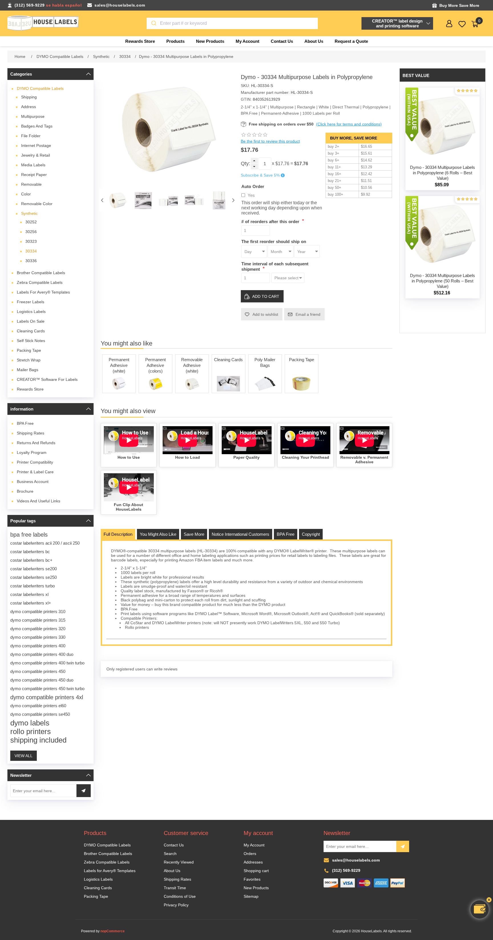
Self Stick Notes (31, 340)
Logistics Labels (31, 311)
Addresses (253, 862)
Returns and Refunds (36, 442)
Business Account (33, 481)
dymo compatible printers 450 (37, 671)
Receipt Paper (34, 174)
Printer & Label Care (35, 472)
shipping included (38, 740)
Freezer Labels (30, 302)
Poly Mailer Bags (264, 362)
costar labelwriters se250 (33, 577)
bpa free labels (29, 534)
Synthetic (29, 213)
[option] (117, 200)
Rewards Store (30, 389)
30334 (31, 251)
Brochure (25, 491)
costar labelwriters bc (30, 551)
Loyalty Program (32, 452)
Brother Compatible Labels (41, 272)
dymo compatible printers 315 (37, 620)
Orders (250, 853)
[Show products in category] (119, 383)
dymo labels (29, 723)
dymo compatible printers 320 (37, 628)
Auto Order (252, 186)
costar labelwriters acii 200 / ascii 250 (45, 543)
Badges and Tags (36, 126)
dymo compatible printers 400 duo (41, 654)
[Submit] (153, 23)
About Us (172, 870)
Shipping (29, 97)
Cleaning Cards (31, 331)
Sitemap (251, 896)
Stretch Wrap (29, 360)
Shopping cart (256, 870)
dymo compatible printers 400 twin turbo (47, 662)
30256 (31, 231)
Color (26, 194)
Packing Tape (29, 350)
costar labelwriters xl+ (30, 603)
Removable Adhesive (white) (192, 365)
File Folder (31, 136)
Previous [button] (102, 200)
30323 (31, 241)
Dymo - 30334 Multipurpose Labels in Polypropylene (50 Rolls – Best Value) (442, 281)
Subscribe (402, 846)
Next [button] (233, 200)
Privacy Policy (176, 905)
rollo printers (30, 731)
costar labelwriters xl (29, 594)
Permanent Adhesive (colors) (155, 365)
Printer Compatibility (35, 462)
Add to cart (265, 296)
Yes (251, 195)
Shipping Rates (30, 433)
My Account (254, 845)
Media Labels (33, 165)
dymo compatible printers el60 (38, 705)
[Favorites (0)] (462, 24)
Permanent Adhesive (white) (119, 365)
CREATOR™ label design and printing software (397, 23)
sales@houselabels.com (119, 5)
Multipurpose (33, 116)
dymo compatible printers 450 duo (41, 680)
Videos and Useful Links (38, 501)
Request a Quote (351, 41)
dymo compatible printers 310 (37, 611)
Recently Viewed (179, 862)
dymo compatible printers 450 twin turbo (47, 688)
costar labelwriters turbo (32, 585)
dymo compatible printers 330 (37, 637)
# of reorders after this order (271, 221)
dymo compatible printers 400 (37, 645)
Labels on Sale (31, 321)
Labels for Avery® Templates (43, 292)
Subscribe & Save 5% (260, 175)
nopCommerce (112, 931)
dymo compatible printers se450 (40, 714)
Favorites (252, 879)
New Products (256, 888)
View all (24, 755)
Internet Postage (36, 145)
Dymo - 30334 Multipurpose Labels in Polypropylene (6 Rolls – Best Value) (442, 173)
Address (28, 106)
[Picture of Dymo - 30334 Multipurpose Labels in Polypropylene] (117, 200)
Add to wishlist (265, 314)
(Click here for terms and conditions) (349, 124)
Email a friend (308, 314)
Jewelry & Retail (35, 155)
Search (170, 853)
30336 (31, 260)
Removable (31, 184)
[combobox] (232, 23)
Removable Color (36, 203)
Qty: (245, 163)
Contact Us (174, 845)
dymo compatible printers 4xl (46, 697)
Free (25, 423)
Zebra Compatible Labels (39, 282)
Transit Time (175, 888)
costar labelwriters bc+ (31, 560)
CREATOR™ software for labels (47, 379)
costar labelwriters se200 (33, 568)
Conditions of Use (180, 896)
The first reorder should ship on (273, 241)
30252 (31, 222)
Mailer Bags (27, 369)
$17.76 (282, 163)
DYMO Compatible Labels (40, 88)
